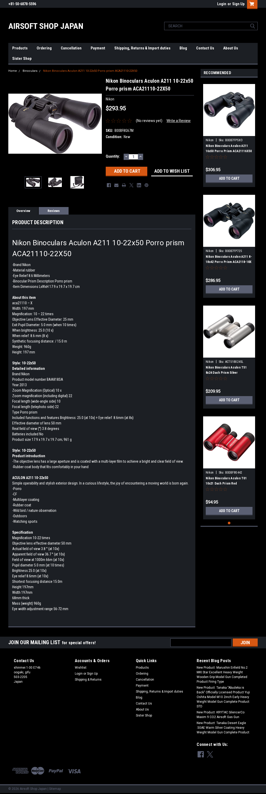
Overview (23, 211)
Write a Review (179, 121)
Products (20, 48)
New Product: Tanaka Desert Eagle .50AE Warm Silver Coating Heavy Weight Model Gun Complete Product (223, 727)
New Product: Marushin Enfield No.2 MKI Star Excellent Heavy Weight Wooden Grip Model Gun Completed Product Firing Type (222, 674)
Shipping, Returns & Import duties (142, 48)
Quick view (229, 132)
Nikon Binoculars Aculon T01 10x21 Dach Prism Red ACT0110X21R (226, 483)
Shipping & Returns (88, 679)
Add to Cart (229, 178)
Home (12, 71)
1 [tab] (229, 523)
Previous (13, 124)
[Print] (124, 185)
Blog (183, 48)
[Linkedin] (139, 185)
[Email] (116, 185)
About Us (230, 48)
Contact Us (205, 48)
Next (96, 124)
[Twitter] (131, 185)
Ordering (44, 48)
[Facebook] (109, 185)
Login (221, 4)
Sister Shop (22, 58)
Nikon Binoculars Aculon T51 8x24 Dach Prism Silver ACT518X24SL (226, 373)
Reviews (54, 211)
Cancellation (71, 48)
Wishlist (81, 667)
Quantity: (113, 156)
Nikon (210, 140)
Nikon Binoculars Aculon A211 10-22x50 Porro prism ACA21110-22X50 (90, 71)
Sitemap (55, 789)
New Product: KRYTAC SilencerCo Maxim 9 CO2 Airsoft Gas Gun (220, 715)
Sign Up (238, 4)
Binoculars (30, 71)
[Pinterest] (146, 185)
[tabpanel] (229, 133)
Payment (98, 48)
